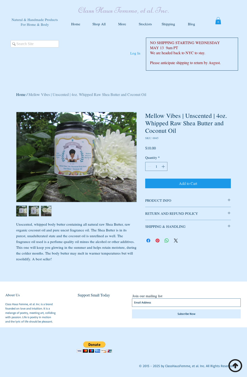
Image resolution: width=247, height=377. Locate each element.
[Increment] (164, 166)
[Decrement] (149, 166)
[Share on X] (176, 240)
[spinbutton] (156, 166)
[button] (122, 21)
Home (21, 94)
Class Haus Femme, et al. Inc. (123, 10)
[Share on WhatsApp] (167, 240)
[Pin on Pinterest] (157, 240)
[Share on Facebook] (148, 240)
